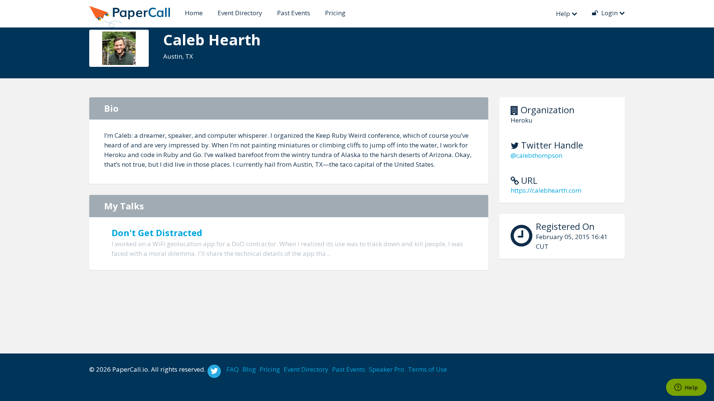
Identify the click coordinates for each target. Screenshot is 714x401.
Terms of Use (427, 369)
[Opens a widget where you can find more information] (686, 388)
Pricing (335, 12)
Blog (249, 369)
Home (194, 12)
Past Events (293, 12)
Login (609, 12)
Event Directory (240, 12)
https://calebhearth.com (546, 190)
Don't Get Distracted (157, 232)
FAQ (232, 369)
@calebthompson (536, 155)
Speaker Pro (386, 369)
